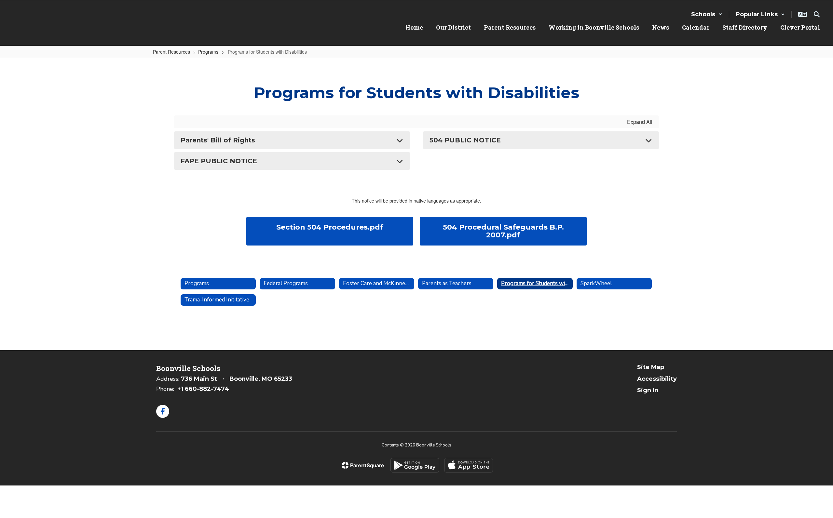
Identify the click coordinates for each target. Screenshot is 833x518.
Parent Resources (171, 51)
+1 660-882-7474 (203, 388)
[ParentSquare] (363, 465)
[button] (706, 14)
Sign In (647, 390)
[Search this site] (816, 14)
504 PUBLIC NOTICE (465, 140)
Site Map (650, 367)
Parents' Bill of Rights (218, 140)
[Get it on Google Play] (414, 465)
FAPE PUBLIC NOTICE (219, 161)
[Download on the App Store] (468, 465)
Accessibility (657, 378)
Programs (208, 51)
